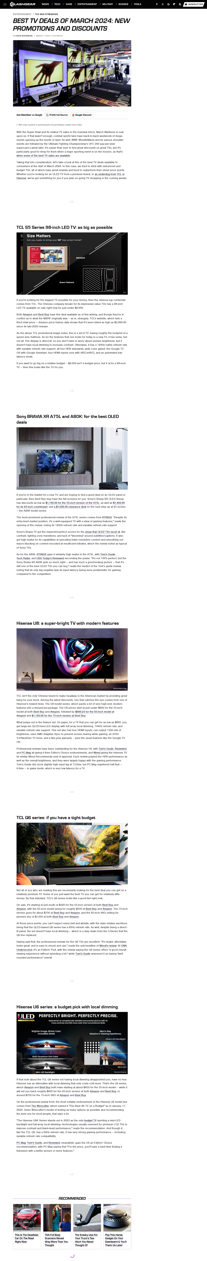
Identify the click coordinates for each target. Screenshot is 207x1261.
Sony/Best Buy (120, 487)
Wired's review (108, 945)
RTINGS (107, 517)
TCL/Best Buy (121, 883)
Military (107, 4)
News (45, 4)
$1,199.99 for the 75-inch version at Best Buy (58, 715)
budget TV (90, 1120)
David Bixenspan (24, 36)
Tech (57, 4)
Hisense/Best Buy (119, 688)
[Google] (168, 4)
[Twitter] (162, 4)
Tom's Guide (107, 554)
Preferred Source (58, 115)
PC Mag (26, 752)
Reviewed (120, 748)
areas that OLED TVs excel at (102, 531)
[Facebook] (157, 4)
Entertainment (87, 4)
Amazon (27, 314)
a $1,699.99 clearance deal (70, 506)
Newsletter (195, 4)
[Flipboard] (174, 4)
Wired (96, 752)
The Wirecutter (40, 1106)
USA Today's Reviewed (50, 558)
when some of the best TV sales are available (43, 155)
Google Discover (83, 115)
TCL (124, 292)
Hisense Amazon (120, 1072)
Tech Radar (23, 558)
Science (123, 4)
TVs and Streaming (46, 14)
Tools (137, 4)
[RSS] (180, 4)
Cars (69, 4)
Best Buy (43, 314)
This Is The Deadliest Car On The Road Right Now (26, 1238)
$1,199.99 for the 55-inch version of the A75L (72, 502)
